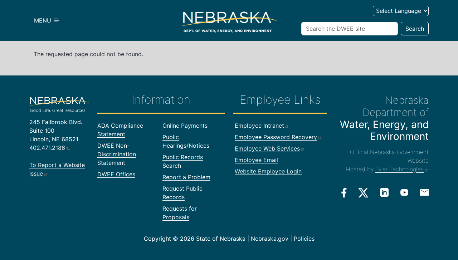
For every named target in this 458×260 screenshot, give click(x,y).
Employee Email (256, 159)
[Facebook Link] (344, 193)
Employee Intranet (259, 125)
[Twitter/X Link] (363, 193)
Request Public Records (182, 193)
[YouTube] (404, 192)
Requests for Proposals (179, 213)
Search (414, 28)
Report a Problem (186, 177)
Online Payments (185, 125)
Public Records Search (182, 161)
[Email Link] (424, 192)
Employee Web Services (267, 148)
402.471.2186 (47, 147)
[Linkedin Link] (384, 192)
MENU (43, 20)
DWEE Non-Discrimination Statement (116, 154)
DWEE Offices (116, 174)
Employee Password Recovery (276, 137)
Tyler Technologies (399, 169)
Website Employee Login (268, 171)
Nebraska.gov (269, 238)
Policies (304, 238)
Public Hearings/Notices (185, 141)
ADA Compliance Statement (120, 130)
